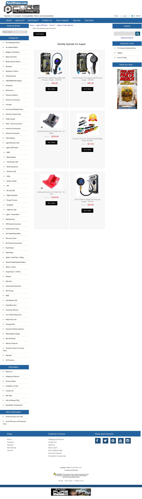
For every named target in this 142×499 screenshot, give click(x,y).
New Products (62, 20)
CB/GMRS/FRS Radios (14, 81)
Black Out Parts (11, 57)
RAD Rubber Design (13, 334)
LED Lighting (10, 138)
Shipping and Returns (56, 439)
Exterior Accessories (13, 100)
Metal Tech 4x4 (11, 319)
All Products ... (11, 360)
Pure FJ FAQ (122, 58)
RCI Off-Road (10, 338)
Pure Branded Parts (13, 42)
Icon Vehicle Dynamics (14, 315)
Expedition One (11, 305)
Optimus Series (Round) (65, 25)
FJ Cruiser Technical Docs (126, 48)
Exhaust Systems (12, 95)
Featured (10, 442)
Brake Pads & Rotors (13, 62)
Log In (125, 16)
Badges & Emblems (13, 52)
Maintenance (10, 219)
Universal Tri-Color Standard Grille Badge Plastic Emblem (87, 140)
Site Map (9, 395)
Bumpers (9, 66)
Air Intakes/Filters (12, 47)
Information (33, 20)
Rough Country (12, 200)
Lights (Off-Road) (41, 25)
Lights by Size (11, 210)
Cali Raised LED (12, 162)
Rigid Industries (12, 195)
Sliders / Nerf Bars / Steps (15, 257)
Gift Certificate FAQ (12, 400)
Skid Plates (10, 252)
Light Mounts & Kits (12, 143)
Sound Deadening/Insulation (16, 262)
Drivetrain (9, 85)
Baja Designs (11, 157)
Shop (8, 20)
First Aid (8, 104)
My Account (52, 448)
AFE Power (10, 291)
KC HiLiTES (11, 190)
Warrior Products (12, 343)
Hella (8, 176)
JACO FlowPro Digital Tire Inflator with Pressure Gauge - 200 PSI (51, 79)
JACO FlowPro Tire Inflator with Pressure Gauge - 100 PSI (87, 79)
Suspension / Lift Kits (13, 272)
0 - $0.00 (137, 16)
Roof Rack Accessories (14, 243)
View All (10, 450)
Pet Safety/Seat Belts (13, 233)
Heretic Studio (12, 181)
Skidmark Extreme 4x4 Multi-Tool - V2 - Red (51, 193)
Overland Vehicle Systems (15, 329)
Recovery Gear (11, 238)
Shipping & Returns (12, 376)
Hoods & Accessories (13, 128)
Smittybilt (10, 205)
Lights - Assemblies (12, 214)
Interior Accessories (13, 133)
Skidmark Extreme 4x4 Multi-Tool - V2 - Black (51, 132)
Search (127, 26)
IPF (8, 186)
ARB (8, 152)
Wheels (8, 276)
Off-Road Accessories (13, 224)
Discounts (89, 20)
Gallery (119, 53)
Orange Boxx (10, 324)
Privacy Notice (11, 381)
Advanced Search (127, 38)
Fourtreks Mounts (12, 310)
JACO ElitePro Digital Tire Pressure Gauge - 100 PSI (87, 200)
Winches (9, 281)
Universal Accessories (13, 286)
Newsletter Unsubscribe (14, 405)
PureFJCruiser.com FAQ (14, 416)
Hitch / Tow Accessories (14, 124)
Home (116, 16)
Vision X (52, 25)
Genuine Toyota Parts (13, 114)
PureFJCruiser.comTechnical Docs (14, 423)
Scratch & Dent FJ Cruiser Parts (13, 349)
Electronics (9, 90)
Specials (76, 20)
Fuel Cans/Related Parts (14, 109)
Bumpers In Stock (12, 71)
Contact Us (47, 20)
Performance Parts (12, 229)
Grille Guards (10, 119)
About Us (19, 20)
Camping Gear (11, 76)
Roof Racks (10, 248)
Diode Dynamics (12, 167)
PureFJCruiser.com (76, 467)
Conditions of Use (12, 386)
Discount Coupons (55, 453)
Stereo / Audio (11, 267)
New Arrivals (11, 448)
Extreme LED (11, 171)
